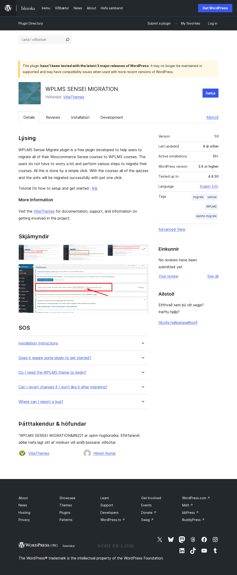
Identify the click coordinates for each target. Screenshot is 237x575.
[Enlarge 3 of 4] (142, 251)
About (23, 498)
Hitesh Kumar (104, 453)
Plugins (64, 512)
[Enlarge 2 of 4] (97, 251)
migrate (198, 197)
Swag (147, 520)
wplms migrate (206, 216)
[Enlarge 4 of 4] (142, 270)
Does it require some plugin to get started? (55, 358)
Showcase (67, 498)
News (23, 505)
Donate (148, 512)
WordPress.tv (112, 520)
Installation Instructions (38, 343)
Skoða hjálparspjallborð (178, 322)
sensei (212, 197)
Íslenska (69, 546)
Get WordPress (215, 8)
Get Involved (151, 498)
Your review (168, 276)
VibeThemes (73, 97)
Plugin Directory (31, 23)
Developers (109, 512)
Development (111, 117)
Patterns (65, 520)
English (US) (209, 186)
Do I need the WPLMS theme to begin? (52, 372)
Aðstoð (212, 117)
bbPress (190, 512)
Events (146, 505)
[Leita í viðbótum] (67, 39)
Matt (187, 505)
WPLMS (211, 206)
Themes (65, 505)
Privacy (24, 520)
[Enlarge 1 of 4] (53, 251)
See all (212, 276)
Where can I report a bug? (41, 401)
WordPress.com (196, 498)
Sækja (210, 93)
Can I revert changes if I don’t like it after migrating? (63, 387)
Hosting (24, 512)
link (95, 188)
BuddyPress (193, 520)
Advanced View (172, 229)
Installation (80, 117)
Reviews (53, 117)
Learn (104, 498)
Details (29, 117)
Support (106, 505)
